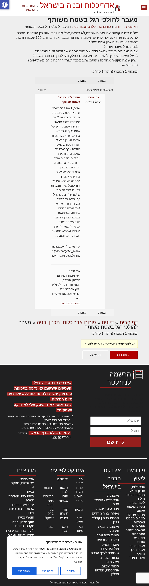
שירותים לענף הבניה (105, 553)
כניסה (11, 416)
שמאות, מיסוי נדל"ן (135, 497)
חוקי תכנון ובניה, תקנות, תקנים (22, 524)
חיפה (79, 501)
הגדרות (71, 570)
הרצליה (48, 496)
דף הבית (132, 27)
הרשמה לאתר (135, 530)
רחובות (49, 488)
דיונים (118, 27)
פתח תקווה (79, 490)
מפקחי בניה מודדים (105, 513)
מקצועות (113, 495)
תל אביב (79, 481)
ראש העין (65, 529)
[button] (4, 4)
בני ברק (51, 511)
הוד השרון (64, 511)
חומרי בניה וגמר (108, 535)
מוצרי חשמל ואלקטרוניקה (110, 546)
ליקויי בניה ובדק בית (20, 531)
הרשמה (30, 10)
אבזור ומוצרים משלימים (109, 560)
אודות (141, 542)
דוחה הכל (47, 570)
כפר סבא (50, 503)
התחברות (28, 6)
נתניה (79, 509)
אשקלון (49, 518)
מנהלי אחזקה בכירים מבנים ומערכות (135, 518)
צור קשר (139, 538)
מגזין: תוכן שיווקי (138, 552)
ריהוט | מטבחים (108, 540)
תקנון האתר (137, 557)
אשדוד (63, 501)
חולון (64, 496)
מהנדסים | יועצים (107, 509)
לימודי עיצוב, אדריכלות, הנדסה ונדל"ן (107, 570)
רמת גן (78, 496)
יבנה (50, 527)
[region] (47, 557)
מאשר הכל (24, 570)
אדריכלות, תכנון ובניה (137, 489)
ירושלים (62, 479)
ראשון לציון (64, 490)
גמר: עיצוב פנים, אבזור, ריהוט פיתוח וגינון (21, 509)
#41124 (42, 89)
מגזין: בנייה (137, 546)
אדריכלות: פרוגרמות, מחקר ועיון (22, 483)
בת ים (64, 518)
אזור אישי (138, 526)
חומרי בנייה (26, 517)
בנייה (30, 491)
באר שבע (79, 520)
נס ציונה (79, 529)
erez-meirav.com (70, 303)
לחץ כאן (52, 424)
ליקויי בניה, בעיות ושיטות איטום (136, 506)
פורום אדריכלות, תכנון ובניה (91, 27)
